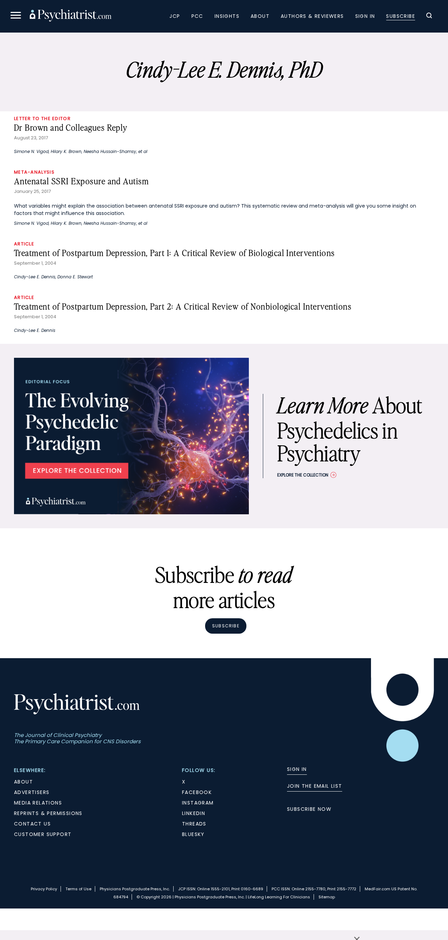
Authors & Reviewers (312, 16)
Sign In (365, 16)
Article (24, 244)
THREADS (194, 823)
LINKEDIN (193, 813)
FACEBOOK (197, 792)
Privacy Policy (44, 889)
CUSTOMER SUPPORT (42, 834)
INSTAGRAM (198, 802)
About (260, 16)
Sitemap (326, 897)
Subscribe (400, 16)
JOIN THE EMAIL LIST (314, 785)
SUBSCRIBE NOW (309, 809)
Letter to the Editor (42, 118)
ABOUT (23, 781)
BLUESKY (193, 834)
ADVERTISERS (31, 792)
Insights (227, 16)
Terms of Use (78, 889)
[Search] (429, 16)
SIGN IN (297, 769)
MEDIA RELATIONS (38, 802)
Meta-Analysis (34, 172)
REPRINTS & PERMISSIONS (48, 813)
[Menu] (15, 16)
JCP (174, 16)
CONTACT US (32, 823)
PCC (197, 16)
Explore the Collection (302, 475)
